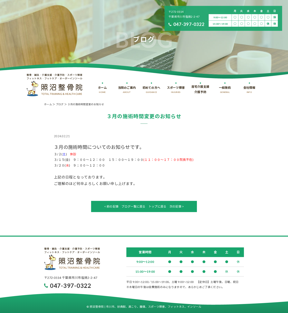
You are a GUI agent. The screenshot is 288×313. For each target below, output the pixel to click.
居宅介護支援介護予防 (200, 89)
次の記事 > (176, 206)
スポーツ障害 (176, 89)
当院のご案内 (127, 89)
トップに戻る (158, 206)
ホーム (102, 89)
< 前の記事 (111, 206)
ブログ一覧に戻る (133, 206)
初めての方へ (151, 89)
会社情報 (249, 89)
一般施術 (225, 89)
